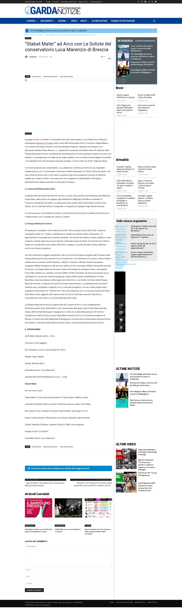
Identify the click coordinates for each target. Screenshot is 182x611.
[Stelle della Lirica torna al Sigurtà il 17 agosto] (68, 508)
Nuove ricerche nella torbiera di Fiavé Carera (147, 169)
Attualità (122, 160)
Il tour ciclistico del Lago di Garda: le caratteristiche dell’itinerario (142, 48)
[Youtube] (155, 1)
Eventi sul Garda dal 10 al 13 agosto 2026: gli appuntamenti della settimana (98, 531)
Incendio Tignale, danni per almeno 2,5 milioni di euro (125, 169)
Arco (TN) (28, 133)
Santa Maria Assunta (66, 76)
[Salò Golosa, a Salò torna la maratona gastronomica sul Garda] (122, 403)
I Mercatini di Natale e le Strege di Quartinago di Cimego (147, 452)
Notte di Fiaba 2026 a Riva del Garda (146, 96)
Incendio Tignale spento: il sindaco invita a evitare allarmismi (145, 199)
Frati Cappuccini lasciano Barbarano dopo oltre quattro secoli (125, 109)
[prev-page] (119, 80)
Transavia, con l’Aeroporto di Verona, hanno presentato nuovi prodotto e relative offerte (93, 484)
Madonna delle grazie (50, 76)
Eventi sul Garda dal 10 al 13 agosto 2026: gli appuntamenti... (143, 246)
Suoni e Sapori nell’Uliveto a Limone (126, 96)
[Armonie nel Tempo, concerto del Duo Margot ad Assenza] (123, 65)
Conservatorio (36, 76)
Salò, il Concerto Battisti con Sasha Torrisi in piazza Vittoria (146, 184)
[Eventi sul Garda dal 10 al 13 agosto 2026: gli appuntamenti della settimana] (98, 508)
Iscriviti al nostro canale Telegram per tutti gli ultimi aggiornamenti (60, 468)
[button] (154, 21)
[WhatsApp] (44, 68)
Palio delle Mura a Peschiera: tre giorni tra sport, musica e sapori (125, 184)
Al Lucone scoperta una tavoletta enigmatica (146, 107)
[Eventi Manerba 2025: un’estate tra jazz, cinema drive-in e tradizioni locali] (126, 487)
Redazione (33, 57)
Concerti (40, 35)
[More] (50, 68)
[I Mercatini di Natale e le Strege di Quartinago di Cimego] (126, 454)
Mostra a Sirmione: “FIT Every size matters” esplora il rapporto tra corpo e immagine (146, 465)
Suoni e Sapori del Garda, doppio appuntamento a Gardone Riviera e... (142, 254)
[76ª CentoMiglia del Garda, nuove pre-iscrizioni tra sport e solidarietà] (123, 57)
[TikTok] (148, 1)
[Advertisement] (120, 10)
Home (27, 35)
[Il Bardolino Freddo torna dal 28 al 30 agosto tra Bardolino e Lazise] (38, 508)
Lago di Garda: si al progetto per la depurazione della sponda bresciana (45, 484)
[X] (152, 1)
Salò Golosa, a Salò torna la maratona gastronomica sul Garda (141, 402)
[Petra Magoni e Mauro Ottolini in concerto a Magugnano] (123, 73)
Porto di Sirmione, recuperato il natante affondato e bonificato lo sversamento (126, 201)
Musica (33, 35)
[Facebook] (138, 1)
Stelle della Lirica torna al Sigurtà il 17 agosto (142, 236)
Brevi (119, 88)
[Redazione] (26, 57)
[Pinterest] (38, 68)
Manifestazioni (30, 525)
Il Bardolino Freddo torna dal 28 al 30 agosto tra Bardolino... (143, 228)
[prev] (150, 30)
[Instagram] (142, 1)
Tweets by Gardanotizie (126, 264)
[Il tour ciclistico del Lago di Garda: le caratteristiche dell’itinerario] (123, 49)
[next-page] (123, 80)
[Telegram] (145, 1)
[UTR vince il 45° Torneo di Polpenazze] (126, 477)
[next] (154, 30)
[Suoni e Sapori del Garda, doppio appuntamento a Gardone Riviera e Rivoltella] (121, 261)
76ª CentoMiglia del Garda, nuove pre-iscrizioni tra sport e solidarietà (58, 31)
